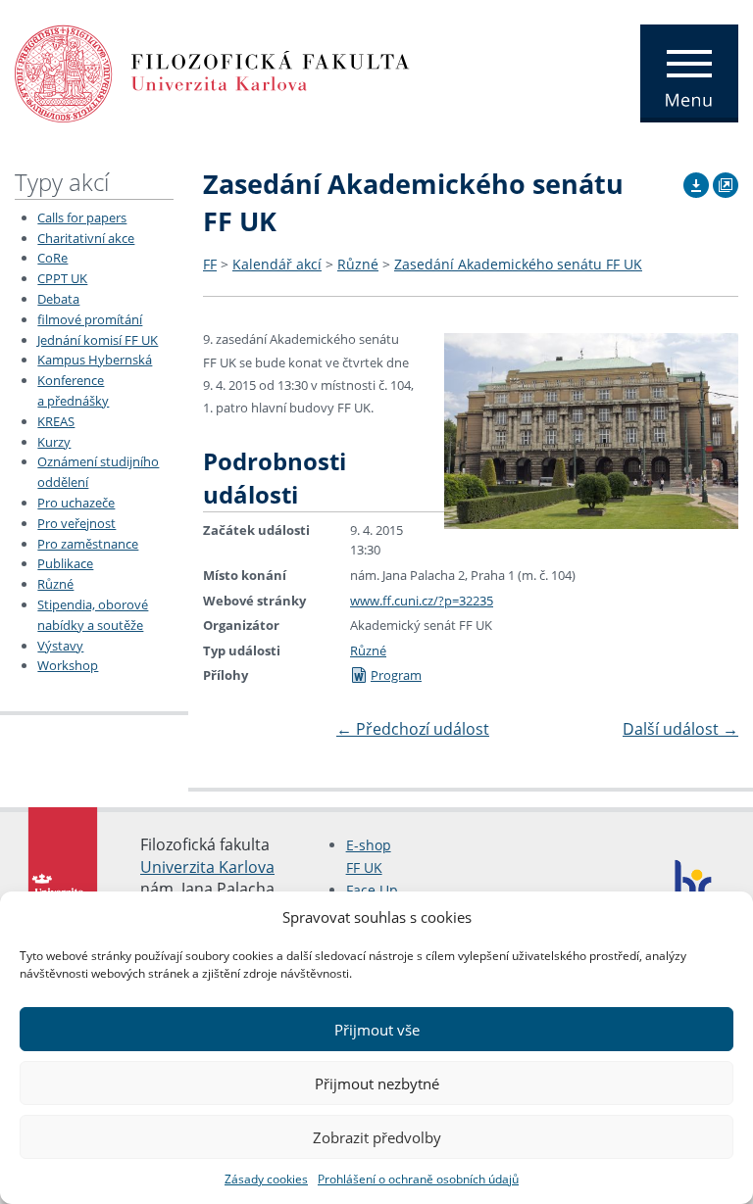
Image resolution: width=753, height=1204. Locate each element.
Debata (58, 299)
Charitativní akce (85, 238)
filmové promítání (89, 319)
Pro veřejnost (76, 523)
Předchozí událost (412, 729)
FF (210, 264)
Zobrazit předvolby (377, 1137)
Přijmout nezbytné (377, 1083)
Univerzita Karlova (207, 867)
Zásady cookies (266, 1179)
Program (396, 675)
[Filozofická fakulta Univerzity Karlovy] (212, 71)
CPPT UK (62, 278)
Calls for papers (81, 217)
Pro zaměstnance (87, 544)
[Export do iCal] (696, 182)
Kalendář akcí (277, 264)
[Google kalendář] (725, 182)
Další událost (680, 729)
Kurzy (54, 442)
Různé (55, 584)
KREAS (56, 421)
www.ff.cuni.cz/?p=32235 (421, 600)
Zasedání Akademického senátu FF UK (518, 264)
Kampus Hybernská (94, 359)
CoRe (52, 257)
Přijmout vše (377, 1029)
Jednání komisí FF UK (97, 340)
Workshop (67, 665)
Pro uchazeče (76, 502)
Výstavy (60, 645)
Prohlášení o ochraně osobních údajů (418, 1179)
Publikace (65, 563)
